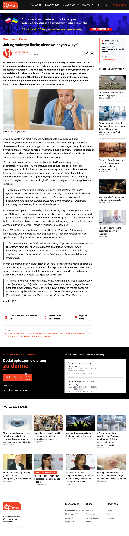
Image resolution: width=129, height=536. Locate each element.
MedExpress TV (71, 5)
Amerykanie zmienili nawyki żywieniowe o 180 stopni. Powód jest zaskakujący (47, 436)
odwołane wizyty (14, 336)
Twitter (109, 510)
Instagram (111, 518)
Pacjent (23, 39)
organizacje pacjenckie (59, 334)
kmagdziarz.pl (18, 527)
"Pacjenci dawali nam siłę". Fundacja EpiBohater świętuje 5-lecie (47, 479)
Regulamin (7, 385)
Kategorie (36, 5)
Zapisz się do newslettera (55, 317)
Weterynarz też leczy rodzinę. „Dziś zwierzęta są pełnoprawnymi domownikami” (17, 475)
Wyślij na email (83, 317)
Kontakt (89, 522)
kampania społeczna (82, 334)
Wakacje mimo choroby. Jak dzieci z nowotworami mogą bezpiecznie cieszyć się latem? (111, 475)
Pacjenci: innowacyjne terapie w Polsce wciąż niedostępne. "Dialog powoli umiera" (79, 478)
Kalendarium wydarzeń (74, 510)
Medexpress (21, 52)
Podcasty (87, 5)
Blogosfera (69, 522)
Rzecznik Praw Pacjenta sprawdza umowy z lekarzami (110, 231)
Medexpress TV (71, 514)
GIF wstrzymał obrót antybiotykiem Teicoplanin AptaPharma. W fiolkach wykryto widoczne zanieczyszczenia (109, 439)
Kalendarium (52, 5)
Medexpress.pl (10, 39)
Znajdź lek (69, 518)
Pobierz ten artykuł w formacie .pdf (24, 317)
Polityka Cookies (92, 518)
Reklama (89, 510)
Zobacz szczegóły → (109, 60)
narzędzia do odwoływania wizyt (39, 336)
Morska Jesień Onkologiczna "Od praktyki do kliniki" (113, 49)
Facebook (110, 514)
